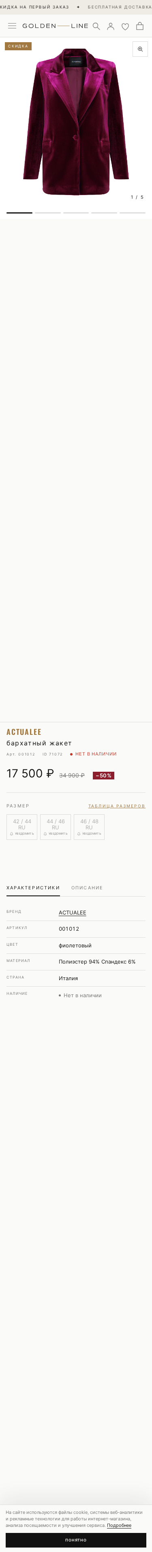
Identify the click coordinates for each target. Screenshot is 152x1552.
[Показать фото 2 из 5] (48, 213)
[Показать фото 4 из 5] (104, 213)
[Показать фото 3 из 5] (76, 213)
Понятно (76, 1540)
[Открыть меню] (12, 25)
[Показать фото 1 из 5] (19, 213)
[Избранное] (125, 26)
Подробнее (119, 1525)
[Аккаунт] (110, 26)
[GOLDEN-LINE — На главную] (55, 24)
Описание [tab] (87, 888)
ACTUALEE (72, 912)
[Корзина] (140, 26)
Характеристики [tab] (33, 888)
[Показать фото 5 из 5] (133, 213)
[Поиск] (96, 26)
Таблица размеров (117, 805)
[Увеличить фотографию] (140, 49)
